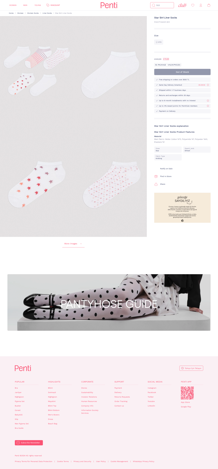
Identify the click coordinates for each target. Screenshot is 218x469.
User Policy (101, 461)
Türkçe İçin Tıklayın (193, 368)
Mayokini (51, 401)
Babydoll (19, 415)
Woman (12, 5)
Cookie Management (119, 461)
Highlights (54, 382)
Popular (19, 382)
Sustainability (87, 392)
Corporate (87, 382)
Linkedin (151, 406)
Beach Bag (52, 424)
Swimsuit (52, 392)
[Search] (153, 5)
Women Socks (33, 13)
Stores (84, 388)
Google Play (186, 407)
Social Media (155, 382)
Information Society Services (89, 411)
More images (70, 243)
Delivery (117, 392)
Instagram (152, 388)
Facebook (152, 392)
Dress (50, 419)
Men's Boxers (53, 415)
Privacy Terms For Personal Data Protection (33, 461)
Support (119, 382)
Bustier (18, 406)
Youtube (151, 401)
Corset (17, 410)
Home (11, 13)
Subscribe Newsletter (30, 443)
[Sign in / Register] (201, 5)
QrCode (187, 393)
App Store (185, 402)
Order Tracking (120, 401)
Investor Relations (89, 397)
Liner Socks (47, 13)
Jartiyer (18, 392)
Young (38, 5)
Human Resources (89, 401)
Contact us (119, 406)
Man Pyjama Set (22, 424)
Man (25, 5)
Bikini (50, 388)
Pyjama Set (19, 401)
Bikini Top (52, 406)
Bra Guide (19, 428)
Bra (16, 388)
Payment (118, 388)
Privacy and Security (82, 461)
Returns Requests (122, 397)
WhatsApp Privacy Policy (143, 461)
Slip (16, 419)
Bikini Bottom (53, 410)
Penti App (186, 382)
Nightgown (19, 397)
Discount (55, 5)
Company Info (87, 406)
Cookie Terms (63, 461)
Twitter (151, 397)
